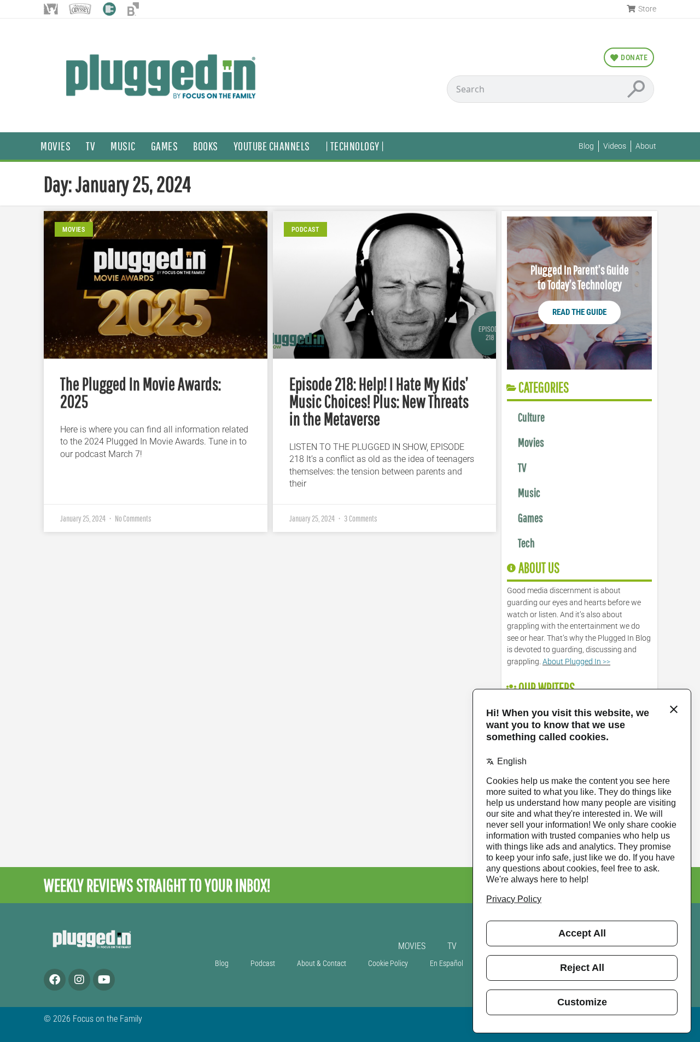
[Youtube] (104, 980)
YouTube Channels (272, 146)
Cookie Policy (388, 963)
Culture (531, 417)
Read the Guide (579, 312)
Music (123, 146)
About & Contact (321, 963)
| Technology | (354, 146)
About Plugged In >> (576, 661)
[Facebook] (55, 980)
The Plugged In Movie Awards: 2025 (140, 392)
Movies (55, 146)
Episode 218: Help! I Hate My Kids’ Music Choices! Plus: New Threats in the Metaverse (379, 401)
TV (90, 146)
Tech (526, 542)
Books (205, 146)
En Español (446, 963)
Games (164, 146)
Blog (222, 963)
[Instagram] (79, 980)
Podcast (262, 963)
